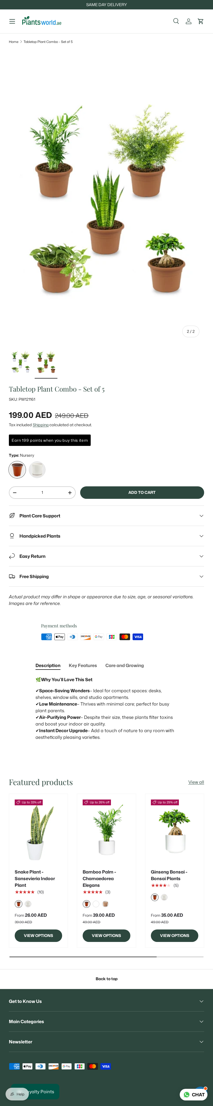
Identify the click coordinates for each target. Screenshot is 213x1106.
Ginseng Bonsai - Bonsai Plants (169, 875)
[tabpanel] (107, 711)
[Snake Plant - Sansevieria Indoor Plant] (38, 831)
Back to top (107, 979)
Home (13, 41)
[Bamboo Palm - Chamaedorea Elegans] (106, 831)
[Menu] (12, 21)
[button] (201, 21)
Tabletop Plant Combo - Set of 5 (48, 41)
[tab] (48, 665)
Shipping (41, 425)
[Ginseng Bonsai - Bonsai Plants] (174, 831)
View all (196, 782)
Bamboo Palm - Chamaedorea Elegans (99, 878)
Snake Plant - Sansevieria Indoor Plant (35, 878)
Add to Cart (142, 492)
